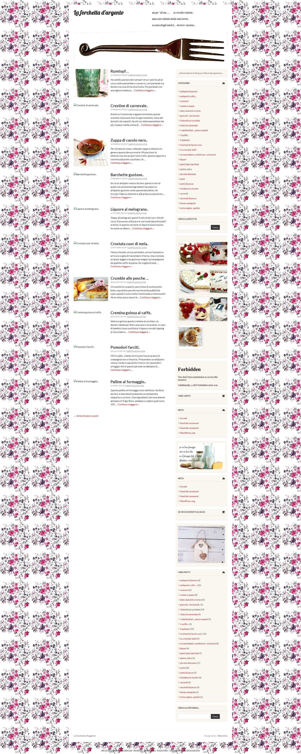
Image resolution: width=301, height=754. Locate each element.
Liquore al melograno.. (129, 209)
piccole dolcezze (188, 174)
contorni (184, 101)
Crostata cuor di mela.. (129, 243)
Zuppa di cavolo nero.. (129, 140)
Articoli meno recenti (86, 415)
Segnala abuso (150, 750)
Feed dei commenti (189, 428)
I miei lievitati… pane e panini (194, 130)
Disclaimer (138, 750)
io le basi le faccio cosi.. (191, 145)
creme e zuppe (187, 106)
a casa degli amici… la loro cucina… (174, 25)
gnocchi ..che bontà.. (190, 115)
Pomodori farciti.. (125, 347)
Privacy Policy (162, 750)
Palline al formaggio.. (128, 381)
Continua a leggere (145, 90)
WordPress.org (187, 433)
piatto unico (186, 169)
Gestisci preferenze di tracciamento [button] (185, 750)
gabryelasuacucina (137, 75)
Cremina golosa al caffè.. (131, 312)
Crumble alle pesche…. (130, 278)
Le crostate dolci (188, 149)
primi (182, 179)
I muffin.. (184, 135)
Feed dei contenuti (189, 423)
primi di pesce (186, 183)
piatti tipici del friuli (189, 164)
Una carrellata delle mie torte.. (170, 19)
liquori (183, 159)
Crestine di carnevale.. (129, 105)
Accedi (183, 418)
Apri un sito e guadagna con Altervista (116, 750)
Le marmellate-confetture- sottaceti (198, 154)
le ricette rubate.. (184, 12)
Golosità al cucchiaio (190, 120)
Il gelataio (185, 140)
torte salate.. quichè (190, 208)
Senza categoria (188, 203)
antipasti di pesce (188, 91)
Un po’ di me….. (161, 12)
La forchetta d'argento (99, 12)
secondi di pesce (188, 198)
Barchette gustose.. (127, 174)
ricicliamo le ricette (189, 188)
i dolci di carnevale (189, 125)
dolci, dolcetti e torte (190, 110)
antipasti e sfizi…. (188, 96)
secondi (184, 193)
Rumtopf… (120, 71)
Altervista (222, 736)
